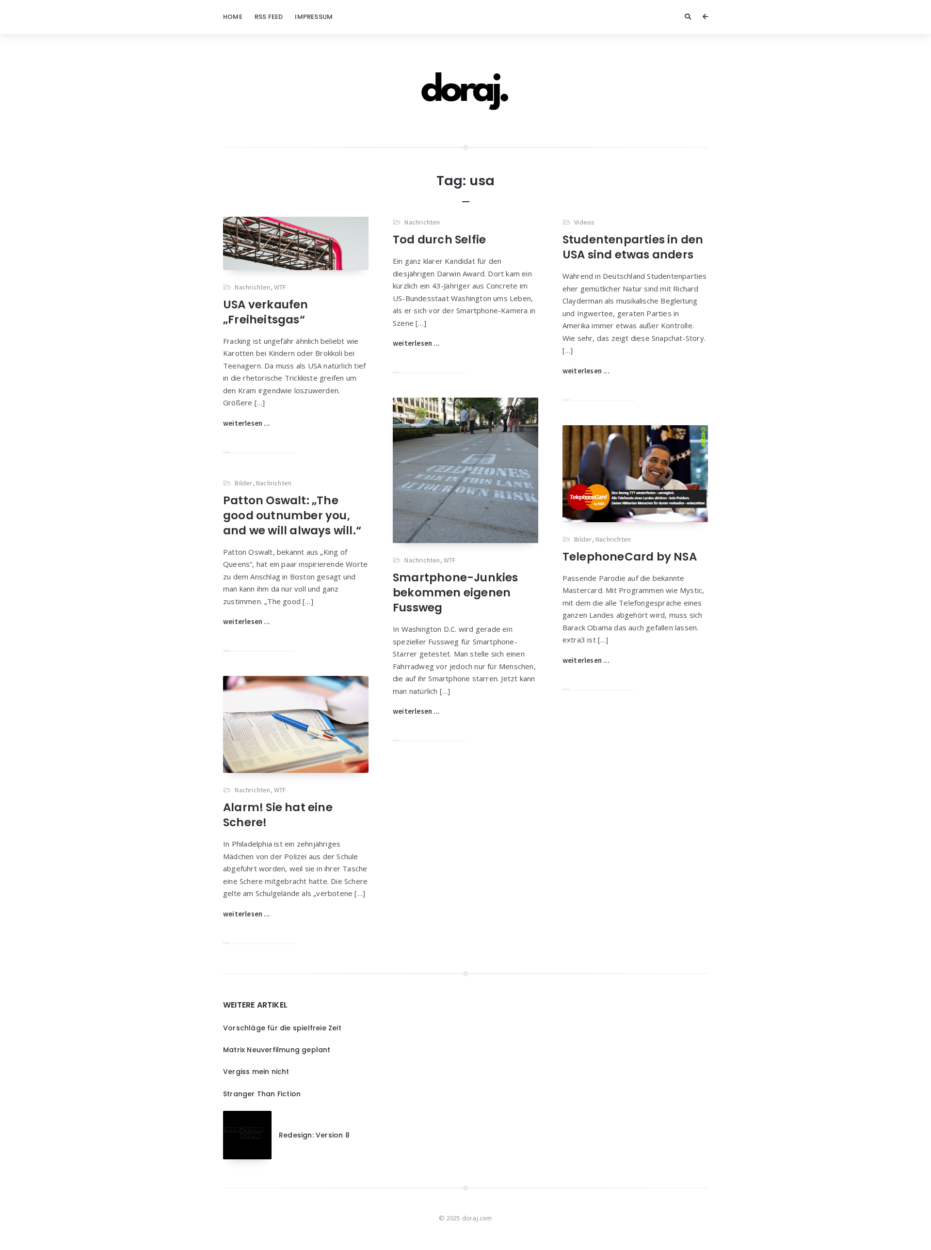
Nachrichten (252, 287)
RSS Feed (269, 16)
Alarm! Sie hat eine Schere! (278, 815)
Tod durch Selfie (439, 239)
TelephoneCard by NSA (629, 556)
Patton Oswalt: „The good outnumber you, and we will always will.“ (292, 515)
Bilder (583, 539)
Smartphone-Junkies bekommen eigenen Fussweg (455, 592)
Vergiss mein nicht (256, 1071)
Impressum (314, 16)
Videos (584, 222)
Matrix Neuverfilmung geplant (277, 1050)
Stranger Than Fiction (262, 1094)
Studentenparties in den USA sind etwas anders (633, 247)
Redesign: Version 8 (314, 1135)
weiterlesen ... (246, 423)
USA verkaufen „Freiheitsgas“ (265, 312)
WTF (280, 287)
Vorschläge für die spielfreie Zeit (282, 1028)
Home (232, 16)
